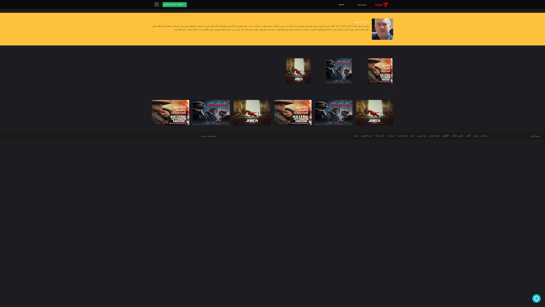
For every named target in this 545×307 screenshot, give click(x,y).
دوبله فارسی (432, 135)
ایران (412, 135)
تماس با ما (378, 135)
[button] (342, 4)
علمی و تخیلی (457, 135)
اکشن (467, 135)
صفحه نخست (401, 135)
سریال (475, 135)
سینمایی (484, 135)
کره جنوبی (420, 135)
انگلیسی (444, 135)
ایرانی (355, 135)
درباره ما (389, 135)
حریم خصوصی (366, 135)
